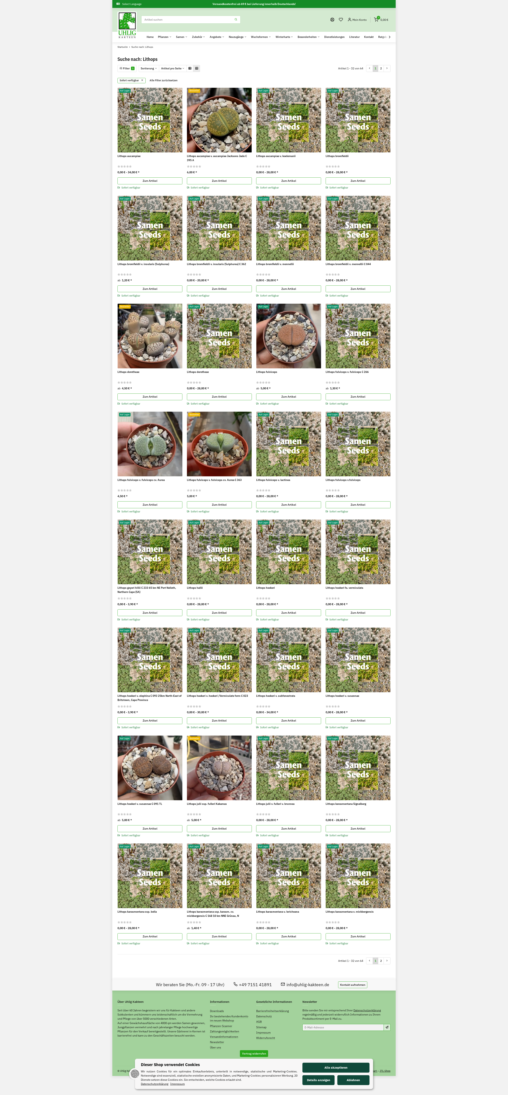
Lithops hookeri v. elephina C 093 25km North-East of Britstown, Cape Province (149, 698)
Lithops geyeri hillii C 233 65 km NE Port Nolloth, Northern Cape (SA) (146, 590)
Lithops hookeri (265, 588)
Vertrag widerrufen (254, 1053)
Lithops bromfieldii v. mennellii (275, 264)
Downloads (217, 1011)
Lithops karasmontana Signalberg (346, 804)
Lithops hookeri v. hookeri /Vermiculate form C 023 (217, 696)
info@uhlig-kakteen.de (308, 984)
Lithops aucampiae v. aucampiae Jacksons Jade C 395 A (217, 158)
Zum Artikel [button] (150, 181)
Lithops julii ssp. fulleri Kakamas (207, 804)
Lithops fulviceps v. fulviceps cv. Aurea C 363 (214, 480)
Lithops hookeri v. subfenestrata (275, 696)
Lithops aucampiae (128, 156)
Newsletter (217, 1042)
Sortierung (147, 68)
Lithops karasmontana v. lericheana (277, 911)
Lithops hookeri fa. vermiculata (344, 588)
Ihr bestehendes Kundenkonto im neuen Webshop (229, 1018)
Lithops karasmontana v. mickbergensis (350, 911)
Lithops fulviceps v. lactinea (273, 480)
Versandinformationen (224, 1037)
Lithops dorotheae (128, 372)
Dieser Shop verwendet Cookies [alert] (170, 1064)
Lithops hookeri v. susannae (342, 696)
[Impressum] (332, 19)
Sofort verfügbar (130, 80)
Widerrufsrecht (265, 1038)
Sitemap (261, 1027)
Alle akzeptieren (335, 1067)
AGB (259, 1021)
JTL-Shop (385, 1071)
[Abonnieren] (387, 1027)
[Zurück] (369, 68)
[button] (341, 19)
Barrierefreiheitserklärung (272, 1011)
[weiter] (387, 68)
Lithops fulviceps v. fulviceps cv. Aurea (141, 480)
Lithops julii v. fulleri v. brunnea (275, 804)
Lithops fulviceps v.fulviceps (343, 480)
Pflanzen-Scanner (221, 1026)
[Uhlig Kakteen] (127, 25)
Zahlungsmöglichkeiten (224, 1031)
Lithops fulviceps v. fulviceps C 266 (347, 372)
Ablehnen (353, 1080)
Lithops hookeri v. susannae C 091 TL (139, 804)
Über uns (215, 1047)
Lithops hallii (195, 588)
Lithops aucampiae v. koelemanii (276, 156)
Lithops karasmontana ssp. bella (137, 911)
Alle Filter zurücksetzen (164, 80)
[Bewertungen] (124, 166)
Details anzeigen (318, 1080)
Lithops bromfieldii (337, 156)
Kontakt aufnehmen (352, 985)
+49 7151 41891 (255, 984)
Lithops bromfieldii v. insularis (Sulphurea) (143, 264)
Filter (128, 68)
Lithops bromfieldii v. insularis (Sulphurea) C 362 (216, 264)
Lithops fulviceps (266, 372)
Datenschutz (264, 1016)
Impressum (263, 1032)
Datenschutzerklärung (367, 1010)
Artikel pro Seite (171, 68)
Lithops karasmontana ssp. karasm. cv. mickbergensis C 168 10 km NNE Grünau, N (213, 914)
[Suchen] (236, 20)
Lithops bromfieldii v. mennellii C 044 (348, 264)
